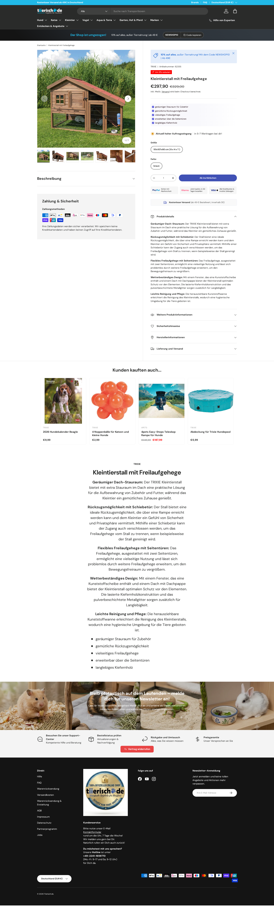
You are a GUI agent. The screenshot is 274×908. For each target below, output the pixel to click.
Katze (54, 20)
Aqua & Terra (104, 20)
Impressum (43, 816)
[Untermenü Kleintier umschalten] (77, 20)
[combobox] (142, 11)
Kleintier (70, 20)
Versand (166, 91)
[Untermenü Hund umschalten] (46, 20)
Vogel (85, 20)
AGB (39, 810)
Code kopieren (193, 35)
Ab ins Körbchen (208, 178)
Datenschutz (44, 822)
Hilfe (39, 776)
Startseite (41, 45)
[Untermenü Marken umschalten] (161, 20)
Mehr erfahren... (77, 2)
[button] (235, 11)
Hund (40, 20)
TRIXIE (153, 66)
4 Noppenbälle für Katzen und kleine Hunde (110, 433)
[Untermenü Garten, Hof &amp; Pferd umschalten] (145, 20)
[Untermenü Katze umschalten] (60, 20)
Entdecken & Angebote (50, 26)
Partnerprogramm (47, 829)
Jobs (39, 835)
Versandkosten (45, 794)
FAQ (205, 2)
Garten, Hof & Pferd (131, 20)
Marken (154, 20)
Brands (195, 2)
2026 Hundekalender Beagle (60, 431)
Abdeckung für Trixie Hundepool (210, 431)
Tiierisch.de (48, 894)
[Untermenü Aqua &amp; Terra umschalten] (114, 20)
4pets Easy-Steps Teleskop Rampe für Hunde (158, 433)
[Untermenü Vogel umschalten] (91, 20)
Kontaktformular (92, 832)
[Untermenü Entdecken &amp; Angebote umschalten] (67, 26)
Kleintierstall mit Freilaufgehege (61, 45)
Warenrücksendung (48, 788)
